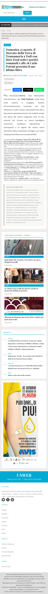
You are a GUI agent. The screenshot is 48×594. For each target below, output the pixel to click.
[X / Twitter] (8, 499)
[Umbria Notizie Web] (24, 6)
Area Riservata (6, 556)
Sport (3, 529)
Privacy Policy (6, 566)
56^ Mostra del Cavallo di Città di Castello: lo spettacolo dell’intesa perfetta (21, 290)
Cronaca (4, 526)
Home (3, 31)
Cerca (27, 13)
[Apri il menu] (24, 19)
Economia (5, 518)
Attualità (4, 514)
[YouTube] (3, 499)
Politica (4, 510)
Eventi (9, 31)
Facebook (17, 90)
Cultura (4, 522)
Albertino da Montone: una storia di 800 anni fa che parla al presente (23, 318)
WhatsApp (39, 90)
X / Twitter (28, 90)
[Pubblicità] (24, 424)
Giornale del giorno (8, 552)
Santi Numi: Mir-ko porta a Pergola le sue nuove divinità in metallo (22, 261)
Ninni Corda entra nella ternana (19, 375)
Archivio (4, 548)
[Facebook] (12, 499)
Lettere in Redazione (8, 544)
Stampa (9, 83)
